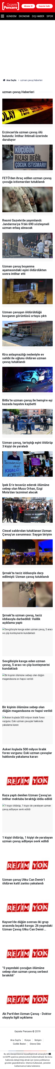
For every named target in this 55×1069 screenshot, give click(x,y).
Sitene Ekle (35, 1044)
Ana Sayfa (11, 80)
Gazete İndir (44, 6)
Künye (28, 1040)
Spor (50, 16)
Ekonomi (24, 16)
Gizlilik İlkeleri (19, 1044)
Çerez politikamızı (42, 1060)
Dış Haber (38, 16)
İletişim (38, 1040)
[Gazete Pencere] (10, 5)
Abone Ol (28, 6)
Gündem (11, 16)
